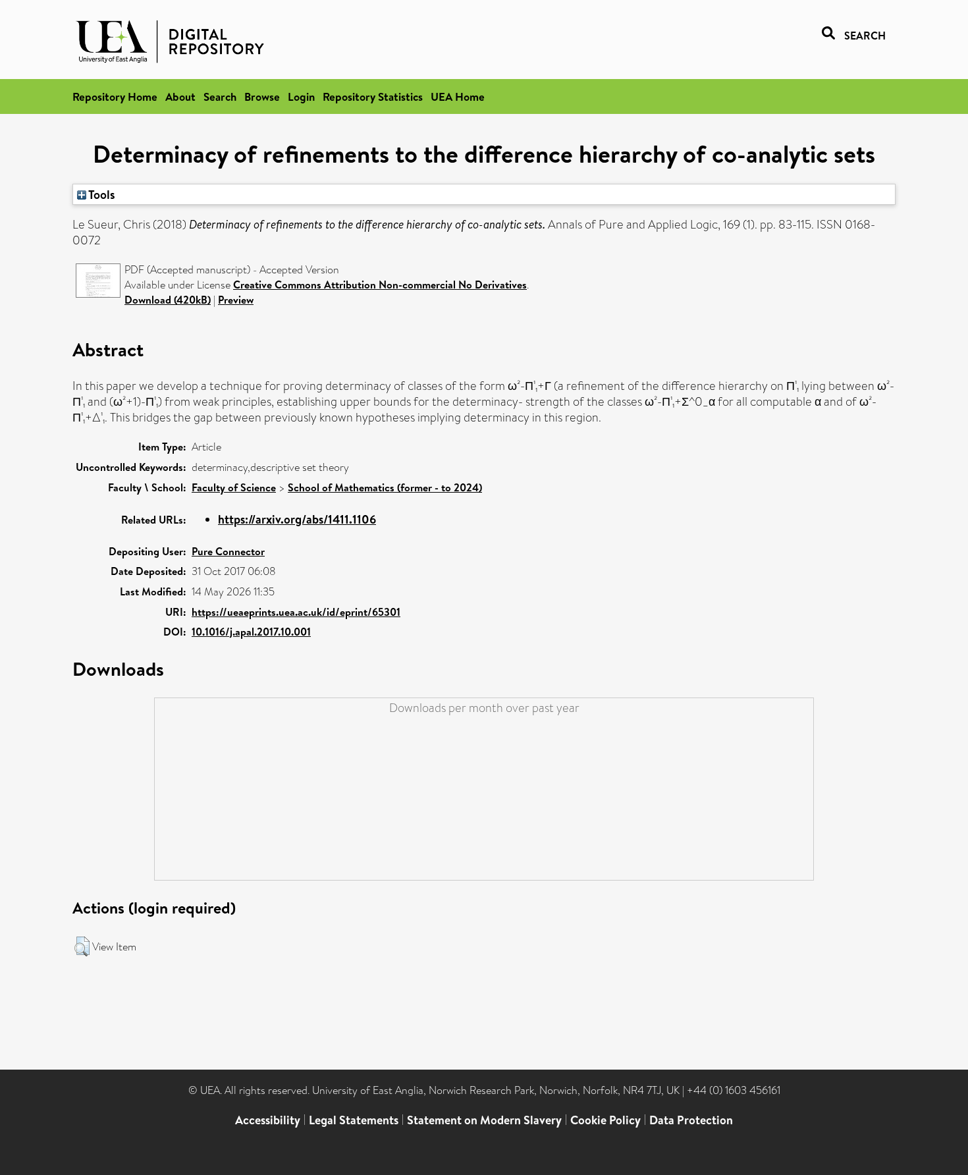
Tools (100, 194)
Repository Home (114, 96)
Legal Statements (353, 1120)
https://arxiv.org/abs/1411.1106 (297, 519)
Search (219, 96)
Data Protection (691, 1120)
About (180, 96)
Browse (262, 96)
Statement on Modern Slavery (484, 1120)
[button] (82, 946)
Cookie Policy (605, 1120)
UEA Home (458, 96)
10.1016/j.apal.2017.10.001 (251, 631)
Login (301, 96)
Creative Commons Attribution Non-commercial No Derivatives (380, 284)
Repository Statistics (373, 96)
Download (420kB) (167, 299)
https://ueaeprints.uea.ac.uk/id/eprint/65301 (296, 612)
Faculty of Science (234, 487)
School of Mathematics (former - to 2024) (385, 487)
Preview (236, 299)
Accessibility (267, 1120)
